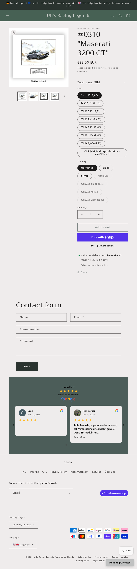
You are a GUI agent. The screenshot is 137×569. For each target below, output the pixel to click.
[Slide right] (64, 96)
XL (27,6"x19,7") (91, 111)
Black (106, 168)
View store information (94, 265)
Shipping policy (82, 561)
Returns (96, 472)
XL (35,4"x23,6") (91, 119)
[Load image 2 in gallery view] (33, 96)
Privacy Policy (59, 472)
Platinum (105, 176)
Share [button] (84, 272)
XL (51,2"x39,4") (91, 135)
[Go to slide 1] (66, 445)
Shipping (99, 68)
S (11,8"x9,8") (89, 95)
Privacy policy (101, 557)
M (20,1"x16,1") (90, 103)
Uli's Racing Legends (44, 557)
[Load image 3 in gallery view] (44, 96)
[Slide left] (13, 96)
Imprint (34, 472)
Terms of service (120, 557)
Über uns (110, 472)
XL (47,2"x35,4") (91, 127)
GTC (44, 472)
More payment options (102, 246)
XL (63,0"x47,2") (91, 143)
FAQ (24, 472)
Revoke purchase (120, 562)
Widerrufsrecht (79, 472)
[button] (7, 15)
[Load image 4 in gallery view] (54, 96)
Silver (84, 176)
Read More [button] (79, 437)
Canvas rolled (91, 192)
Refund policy (84, 557)
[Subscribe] (69, 493)
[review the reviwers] (61, 411)
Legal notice (99, 561)
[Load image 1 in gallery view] (22, 96)
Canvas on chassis (94, 184)
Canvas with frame (94, 200)
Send (27, 366)
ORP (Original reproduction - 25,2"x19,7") (102, 152)
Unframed (87, 168)
